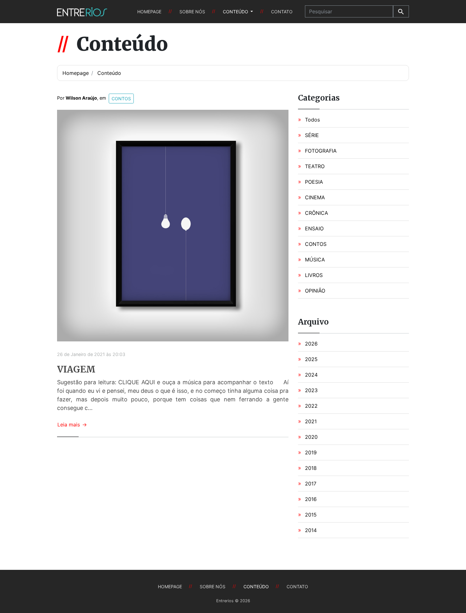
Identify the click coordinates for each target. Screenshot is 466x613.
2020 (311, 437)
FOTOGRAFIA (321, 151)
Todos (312, 119)
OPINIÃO (315, 290)
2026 (311, 343)
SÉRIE (312, 135)
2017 (310, 483)
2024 (311, 375)
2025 (311, 359)
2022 (311, 406)
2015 (311, 514)
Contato (282, 11)
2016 (311, 499)
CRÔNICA (316, 213)
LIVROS (314, 275)
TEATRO (315, 166)
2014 (311, 530)
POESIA (314, 182)
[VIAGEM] (172, 225)
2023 (311, 390)
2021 (311, 421)
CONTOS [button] (121, 98)
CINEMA (315, 197)
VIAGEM (76, 369)
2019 (311, 452)
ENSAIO (314, 228)
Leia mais (72, 424)
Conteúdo (109, 73)
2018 (311, 468)
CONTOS (316, 244)
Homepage (149, 11)
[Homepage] (82, 11)
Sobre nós (192, 11)
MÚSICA (315, 259)
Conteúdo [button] (236, 11)
